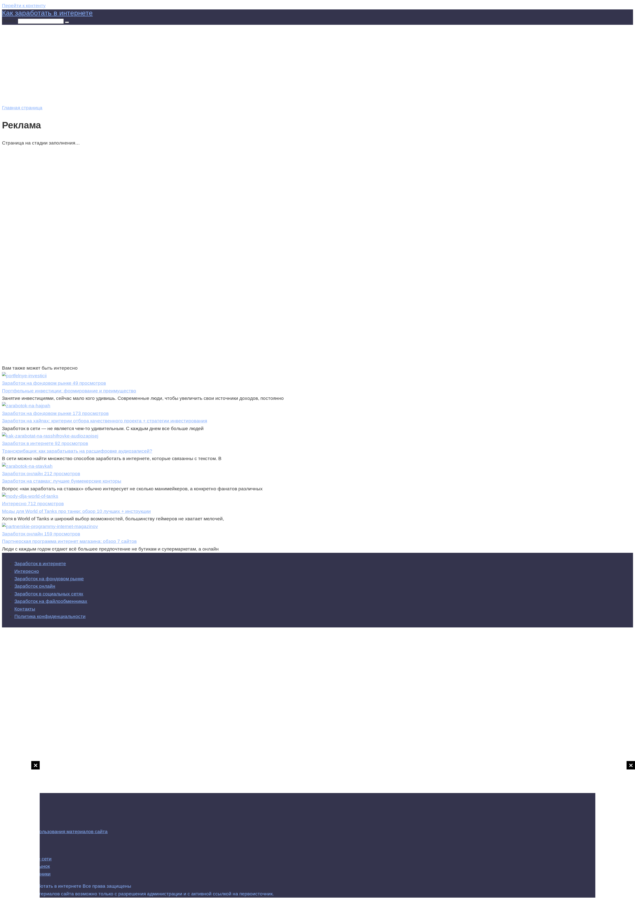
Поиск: (10, 20)
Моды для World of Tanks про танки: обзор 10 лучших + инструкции (76, 511)
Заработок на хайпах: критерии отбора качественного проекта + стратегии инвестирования (104, 420)
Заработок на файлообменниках (50, 601)
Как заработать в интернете (47, 13)
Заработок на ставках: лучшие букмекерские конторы (61, 481)
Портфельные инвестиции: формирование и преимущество (69, 390)
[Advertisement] (615, 835)
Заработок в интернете (40, 563)
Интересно (26, 571)
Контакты (24, 609)
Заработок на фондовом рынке (49, 578)
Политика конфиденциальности (50, 616)
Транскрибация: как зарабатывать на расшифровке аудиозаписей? (77, 451)
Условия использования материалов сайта (60, 831)
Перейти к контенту (24, 5)
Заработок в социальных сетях (48, 593)
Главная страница (22, 107)
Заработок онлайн (34, 586)
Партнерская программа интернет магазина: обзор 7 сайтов (69, 541)
